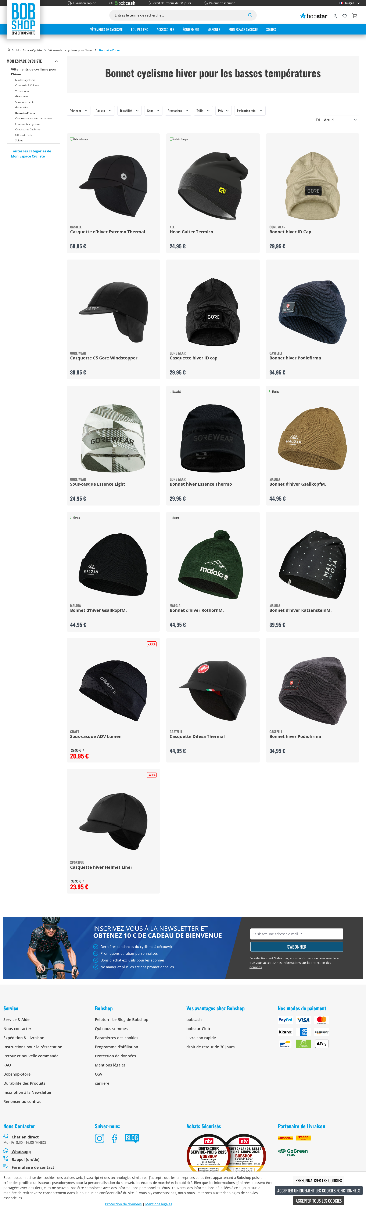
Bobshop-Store (16, 1074)
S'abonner (296, 946)
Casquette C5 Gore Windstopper (103, 358)
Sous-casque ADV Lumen (96, 736)
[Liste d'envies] (344, 15)
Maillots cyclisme (25, 80)
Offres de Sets (23, 135)
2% (111, 3)
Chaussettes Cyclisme (28, 124)
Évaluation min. (247, 110)
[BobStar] (313, 15)
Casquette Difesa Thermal (197, 736)
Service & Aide (16, 1019)
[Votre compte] (335, 15)
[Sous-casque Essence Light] (113, 438)
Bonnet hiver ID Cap (290, 232)
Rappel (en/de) (25, 1159)
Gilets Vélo (21, 96)
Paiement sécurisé (222, 3)
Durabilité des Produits (24, 1083)
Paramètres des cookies (116, 1037)
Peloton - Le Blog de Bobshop (121, 1019)
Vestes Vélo (22, 91)
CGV (98, 1074)
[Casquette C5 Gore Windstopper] (113, 312)
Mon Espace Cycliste (24, 61)
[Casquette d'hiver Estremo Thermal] (113, 186)
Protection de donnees (123, 1204)
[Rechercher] (250, 15)
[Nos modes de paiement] (320, 1033)
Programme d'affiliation (116, 1046)
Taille (200, 110)
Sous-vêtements (24, 102)
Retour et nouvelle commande (30, 1055)
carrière (102, 1083)
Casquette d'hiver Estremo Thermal (107, 232)
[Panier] (354, 15)
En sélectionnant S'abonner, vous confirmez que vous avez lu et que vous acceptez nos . (295, 962)
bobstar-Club (198, 1028)
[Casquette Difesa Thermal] (213, 691)
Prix (221, 110)
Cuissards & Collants (27, 85)
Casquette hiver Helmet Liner (101, 867)
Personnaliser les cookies (318, 1180)
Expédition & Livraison (23, 1037)
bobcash (194, 1019)
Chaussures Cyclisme (27, 129)
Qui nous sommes (111, 1028)
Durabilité (126, 110)
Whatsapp (21, 1151)
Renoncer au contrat (22, 1101)
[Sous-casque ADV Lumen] (113, 691)
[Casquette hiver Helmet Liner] (113, 821)
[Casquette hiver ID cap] (213, 312)
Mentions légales (110, 1065)
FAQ (7, 1065)
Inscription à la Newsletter (27, 1092)
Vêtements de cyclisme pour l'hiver (34, 71)
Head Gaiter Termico (191, 232)
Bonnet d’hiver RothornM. (197, 610)
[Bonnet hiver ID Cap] (312, 186)
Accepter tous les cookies (319, 1201)
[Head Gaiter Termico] (213, 186)
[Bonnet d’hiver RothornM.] (213, 564)
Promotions (175, 110)
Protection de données (115, 1055)
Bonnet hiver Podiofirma (295, 358)
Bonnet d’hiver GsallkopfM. (297, 484)
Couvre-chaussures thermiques (33, 118)
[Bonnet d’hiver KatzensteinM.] (312, 564)
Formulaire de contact (32, 1167)
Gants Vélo (21, 107)
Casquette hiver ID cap (194, 358)
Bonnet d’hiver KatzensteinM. (300, 610)
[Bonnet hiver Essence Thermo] (213, 438)
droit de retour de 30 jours (172, 3)
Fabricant (75, 110)
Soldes (19, 140)
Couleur (101, 110)
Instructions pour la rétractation (32, 1046)
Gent (150, 110)
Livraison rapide (84, 3)
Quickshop (113, 193)
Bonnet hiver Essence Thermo (201, 484)
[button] (56, 61)
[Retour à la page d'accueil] (23, 18)
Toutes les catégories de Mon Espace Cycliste (31, 154)
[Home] (8, 50)
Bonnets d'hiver (25, 113)
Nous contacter (17, 1028)
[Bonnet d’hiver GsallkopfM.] (312, 438)
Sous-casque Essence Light (97, 484)
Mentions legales (158, 1204)
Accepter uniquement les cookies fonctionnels (318, 1190)
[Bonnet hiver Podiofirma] (312, 312)
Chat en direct (25, 1137)
